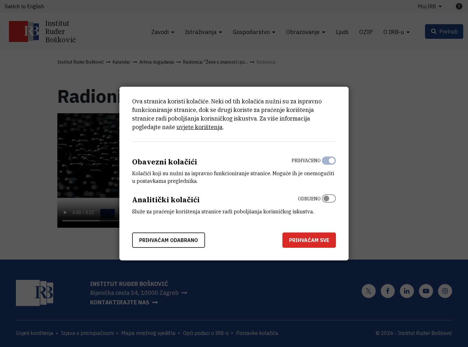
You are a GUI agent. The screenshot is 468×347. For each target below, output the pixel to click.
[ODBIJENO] (329, 203)
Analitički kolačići (166, 199)
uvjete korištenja (199, 126)
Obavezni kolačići (164, 161)
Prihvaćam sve (309, 240)
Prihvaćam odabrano (168, 240)
